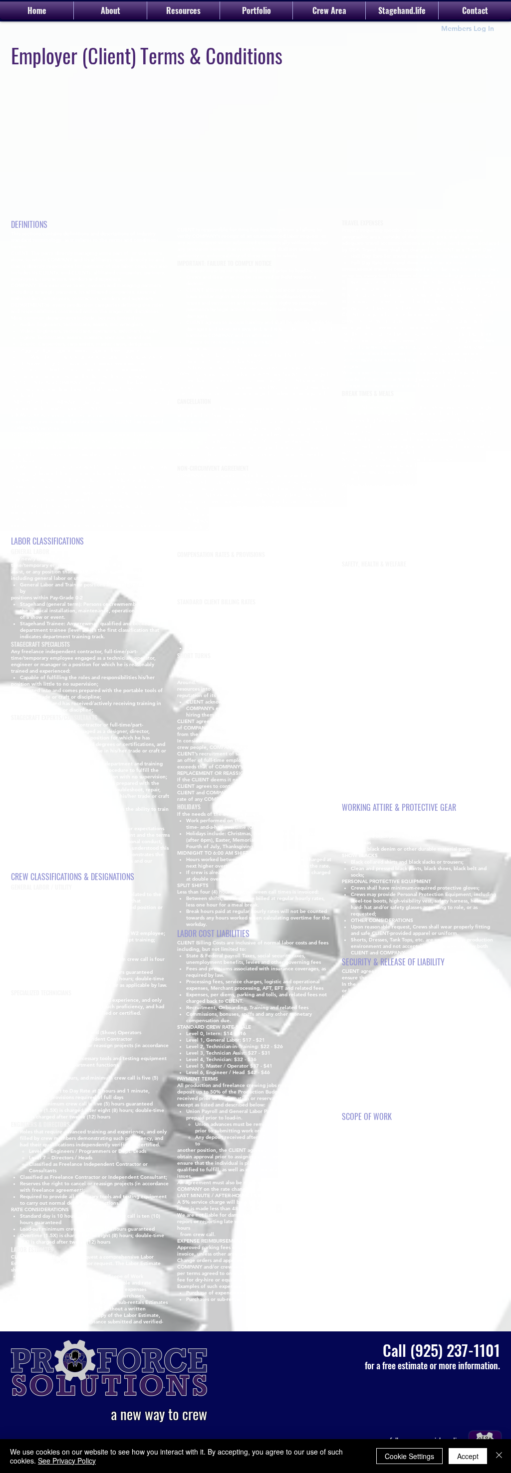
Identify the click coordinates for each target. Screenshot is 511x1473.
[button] (329, 10)
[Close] (499, 1456)
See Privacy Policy (67, 1461)
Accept (468, 1456)
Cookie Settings (409, 1456)
